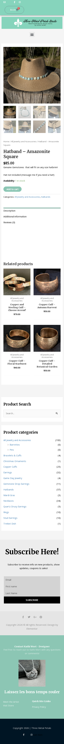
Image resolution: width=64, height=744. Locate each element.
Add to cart (12, 189)
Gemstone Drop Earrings (16, 483)
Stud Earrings (10, 517)
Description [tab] (9, 210)
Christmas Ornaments (14, 461)
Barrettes (15, 444)
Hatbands (45, 196)
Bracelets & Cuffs (12, 455)
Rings (6, 512)
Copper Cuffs (10, 466)
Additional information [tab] (15, 216)
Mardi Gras (9, 495)
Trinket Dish (9, 523)
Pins (12, 449)
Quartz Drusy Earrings (14, 506)
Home (6, 141)
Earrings (7, 472)
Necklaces (8, 500)
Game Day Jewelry (12, 478)
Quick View (17, 292)
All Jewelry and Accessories (24, 141)
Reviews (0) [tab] (9, 222)
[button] (32, 34)
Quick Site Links (41, 701)
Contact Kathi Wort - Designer (32, 646)
